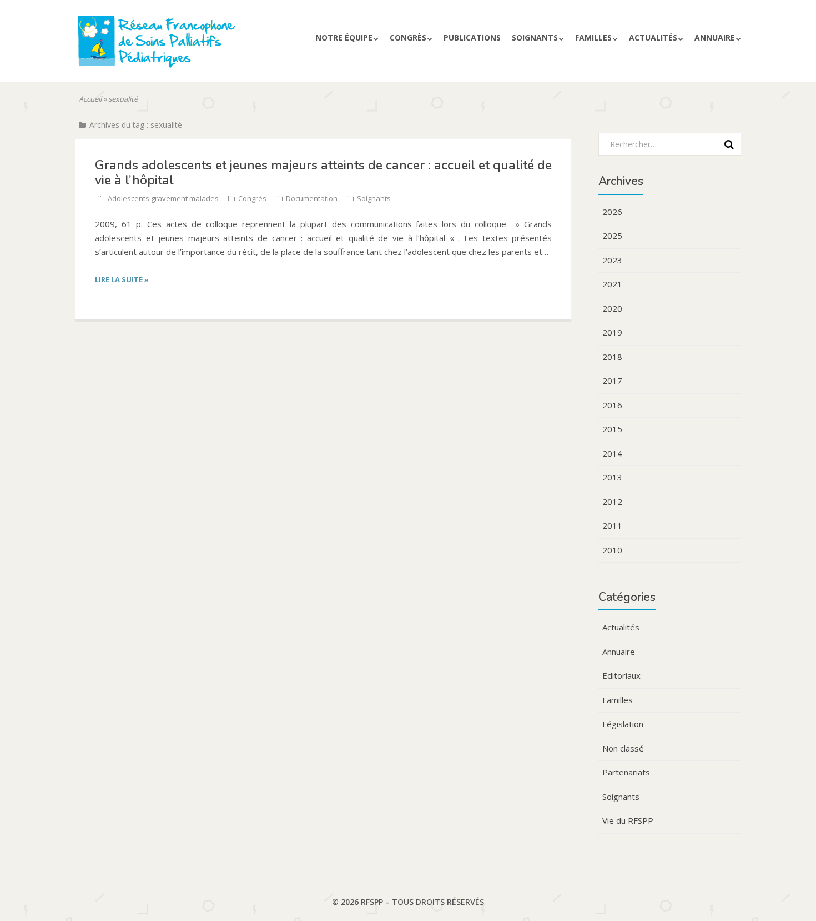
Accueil (90, 99)
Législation (622, 723)
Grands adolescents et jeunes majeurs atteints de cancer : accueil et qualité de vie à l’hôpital (323, 172)
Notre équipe (343, 37)
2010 (612, 549)
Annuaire (714, 37)
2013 (612, 477)
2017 (612, 380)
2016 (612, 405)
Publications (472, 37)
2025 (612, 235)
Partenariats (626, 772)
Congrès (252, 198)
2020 (612, 308)
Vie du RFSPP (627, 820)
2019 (612, 332)
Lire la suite (122, 279)
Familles (593, 37)
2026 (612, 211)
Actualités (653, 37)
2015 (612, 428)
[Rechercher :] (666, 143)
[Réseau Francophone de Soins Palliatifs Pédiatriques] (182, 46)
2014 (612, 453)
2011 (612, 525)
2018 (612, 356)
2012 (612, 501)
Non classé (623, 748)
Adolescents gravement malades (163, 198)
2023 (612, 260)
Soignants (535, 37)
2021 (612, 283)
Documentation (312, 198)
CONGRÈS (408, 37)
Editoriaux (621, 675)
